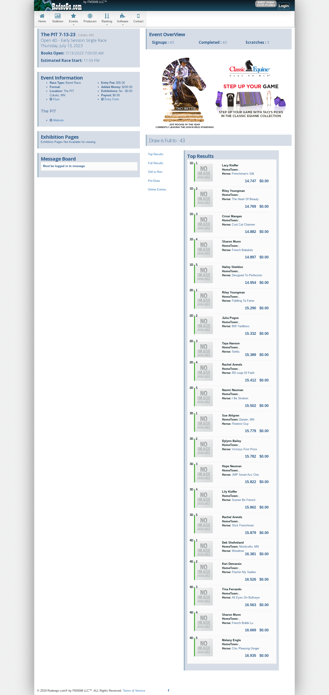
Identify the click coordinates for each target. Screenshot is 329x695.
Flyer (56, 99)
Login (284, 6)
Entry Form (111, 99)
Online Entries (157, 189)
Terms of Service (134, 690)
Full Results (155, 163)
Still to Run (155, 172)
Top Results (155, 154)
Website (58, 120)
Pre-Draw (154, 180)
